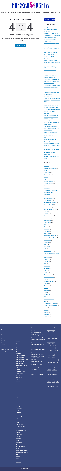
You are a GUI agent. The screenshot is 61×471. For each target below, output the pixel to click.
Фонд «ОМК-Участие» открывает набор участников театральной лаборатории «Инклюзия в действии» (51, 152)
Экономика (46, 314)
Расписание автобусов (28, 12)
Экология (46, 312)
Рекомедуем (47, 285)
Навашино (53, 357)
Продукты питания (54, 374)
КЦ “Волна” (46, 242)
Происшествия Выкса (49, 277)
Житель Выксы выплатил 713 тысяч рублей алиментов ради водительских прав (51, 117)
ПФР (45, 279)
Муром (49, 357)
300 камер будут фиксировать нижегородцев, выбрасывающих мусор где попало (51, 122)
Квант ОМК (46, 229)
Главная (3, 12)
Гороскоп (46, 213)
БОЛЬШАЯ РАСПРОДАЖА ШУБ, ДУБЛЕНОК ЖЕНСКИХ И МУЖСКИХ (51, 56)
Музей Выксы (47, 246)
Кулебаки (49, 355)
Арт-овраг (53, 333)
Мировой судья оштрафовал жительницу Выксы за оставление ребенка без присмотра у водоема (52, 62)
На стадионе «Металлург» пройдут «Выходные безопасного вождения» (52, 111)
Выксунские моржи (48, 200)
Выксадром (46, 188)
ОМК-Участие (47, 266)
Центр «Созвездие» (51, 386)
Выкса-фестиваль (48, 185)
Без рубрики (47, 172)
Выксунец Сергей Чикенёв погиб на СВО (51, 157)
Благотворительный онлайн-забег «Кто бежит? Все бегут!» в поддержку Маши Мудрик (52, 37)
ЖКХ (45, 224)
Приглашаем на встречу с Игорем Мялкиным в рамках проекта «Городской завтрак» (52, 87)
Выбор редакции (48, 183)
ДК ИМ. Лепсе (47, 220)
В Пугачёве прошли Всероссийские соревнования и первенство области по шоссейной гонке (51, 93)
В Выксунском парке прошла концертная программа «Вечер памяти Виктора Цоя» (51, 134)
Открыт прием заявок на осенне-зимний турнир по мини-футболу (51, 47)
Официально (47, 268)
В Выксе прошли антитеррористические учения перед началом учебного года (51, 105)
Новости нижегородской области (51, 253)
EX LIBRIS (46, 166)
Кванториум (47, 231)
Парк (45, 270)
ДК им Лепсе (50, 350)
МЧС (45, 248)
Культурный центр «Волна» (50, 235)
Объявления (46, 12)
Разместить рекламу (50, 19)
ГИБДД (46, 211)
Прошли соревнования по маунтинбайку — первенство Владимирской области (50, 75)
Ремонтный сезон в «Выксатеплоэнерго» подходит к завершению (51, 43)
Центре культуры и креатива (50, 305)
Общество (46, 259)
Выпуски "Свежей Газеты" (50, 209)
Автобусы (49, 333)
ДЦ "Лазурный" (47, 222)
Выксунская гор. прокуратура (50, 190)
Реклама (38, 12)
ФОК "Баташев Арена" (49, 299)
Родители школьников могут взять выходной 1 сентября (50, 51)
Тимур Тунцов (47, 294)
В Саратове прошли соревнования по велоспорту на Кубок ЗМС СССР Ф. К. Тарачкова (52, 100)
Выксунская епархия (48, 198)
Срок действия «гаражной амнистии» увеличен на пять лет (51, 71)
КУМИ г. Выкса (47, 240)
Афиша (19, 12)
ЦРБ (45, 307)
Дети (54, 350)
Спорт (45, 292)
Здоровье (46, 226)
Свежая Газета (30, 468)
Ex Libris (49, 331)
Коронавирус (47, 233)
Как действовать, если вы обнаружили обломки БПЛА (50, 28)
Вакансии (46, 177)
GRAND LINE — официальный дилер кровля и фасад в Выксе (51, 32)
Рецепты (46, 288)
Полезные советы (48, 274)
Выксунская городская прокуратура (49, 193)
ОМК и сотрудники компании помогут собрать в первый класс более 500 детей (51, 128)
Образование (47, 257)
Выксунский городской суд (50, 202)
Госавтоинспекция (48, 218)
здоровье (57, 386)
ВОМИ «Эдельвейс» (48, 181)
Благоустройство (48, 174)
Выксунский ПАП (48, 207)
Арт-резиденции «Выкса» (50, 168)
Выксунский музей (48, 204)
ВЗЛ (45, 179)
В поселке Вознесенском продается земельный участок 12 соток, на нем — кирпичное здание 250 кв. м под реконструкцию (52, 144)
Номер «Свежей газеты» (51, 362)
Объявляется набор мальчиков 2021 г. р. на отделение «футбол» (51, 67)
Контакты (53, 12)
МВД (45, 244)
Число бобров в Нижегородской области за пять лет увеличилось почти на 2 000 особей (51, 81)
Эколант (46, 310)
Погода (45, 272)
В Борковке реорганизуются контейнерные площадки (50, 138)
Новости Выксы (11, 12)
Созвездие (46, 290)
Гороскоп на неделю (49, 215)
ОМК (45, 263)
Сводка (53, 381)
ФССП (45, 301)
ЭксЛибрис (46, 316)
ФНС (45, 296)
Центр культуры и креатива (50, 303)
